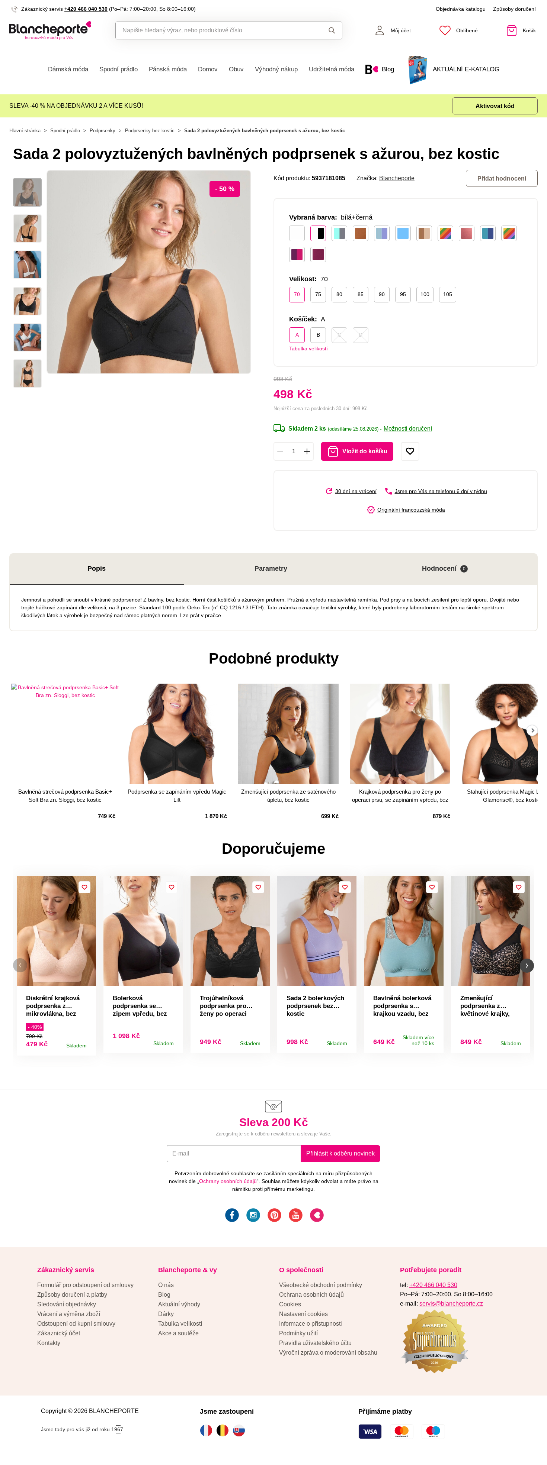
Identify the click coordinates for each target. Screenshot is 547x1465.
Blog (164, 1294)
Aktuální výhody (179, 1304)
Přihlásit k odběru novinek (340, 1153)
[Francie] (208, 1430)
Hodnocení (444, 568)
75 (318, 294)
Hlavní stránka (25, 130)
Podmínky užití (298, 1333)
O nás (166, 1285)
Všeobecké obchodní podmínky (320, 1285)
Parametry (271, 568)
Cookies (290, 1304)
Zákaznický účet (58, 1333)
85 (361, 294)
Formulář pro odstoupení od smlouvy (85, 1285)
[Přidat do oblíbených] (410, 451)
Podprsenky (102, 130)
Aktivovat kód (495, 106)
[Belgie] (224, 1430)
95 (403, 294)
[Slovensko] (241, 1430)
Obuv (236, 69)
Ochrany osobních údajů (228, 1181)
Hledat (325, 30)
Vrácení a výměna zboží (68, 1314)
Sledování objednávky (66, 1304)
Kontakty (48, 1343)
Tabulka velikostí (308, 348)
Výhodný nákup (276, 69)
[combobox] (212, 30)
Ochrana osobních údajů (311, 1294)
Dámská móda (68, 69)
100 (424, 294)
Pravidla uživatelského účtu (315, 1343)
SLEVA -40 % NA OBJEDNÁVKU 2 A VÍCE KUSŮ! (76, 106)
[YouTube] (295, 1216)
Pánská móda (168, 69)
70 (297, 294)
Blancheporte (397, 178)
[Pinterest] (274, 1216)
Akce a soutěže (178, 1333)
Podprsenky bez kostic (150, 130)
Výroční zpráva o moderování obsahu (328, 1352)
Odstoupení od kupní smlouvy (76, 1323)
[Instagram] (252, 1216)
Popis (96, 568)
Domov (208, 69)
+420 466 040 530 (86, 9)
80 (339, 294)
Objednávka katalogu (461, 9)
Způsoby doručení (514, 9)
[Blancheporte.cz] (50, 30)
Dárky (166, 1314)
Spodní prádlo (118, 69)
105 (447, 294)
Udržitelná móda (331, 69)
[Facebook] (231, 1216)
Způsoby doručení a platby (72, 1294)
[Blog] (316, 1216)
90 (382, 294)
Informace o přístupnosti (310, 1323)
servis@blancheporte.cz (451, 1303)
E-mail (180, 1153)
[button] (20, 965)
